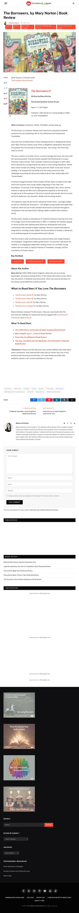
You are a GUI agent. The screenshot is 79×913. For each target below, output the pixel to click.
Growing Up (60, 388)
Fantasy (14, 318)
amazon (16, 261)
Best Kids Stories (25, 27)
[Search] (73, 3)
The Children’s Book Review (22, 81)
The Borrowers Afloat (23, 299)
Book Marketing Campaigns (13, 866)
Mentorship (7, 876)
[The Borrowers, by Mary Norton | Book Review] (39, 72)
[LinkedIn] (5, 93)
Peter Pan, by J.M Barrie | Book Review (31, 337)
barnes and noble (34, 261)
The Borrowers (39, 91)
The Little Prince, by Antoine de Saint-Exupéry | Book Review (40, 330)
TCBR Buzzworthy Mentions (59, 897)
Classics (26, 388)
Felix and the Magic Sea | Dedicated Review (18, 571)
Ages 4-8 (8, 27)
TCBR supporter (43, 593)
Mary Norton (40, 392)
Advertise (40, 897)
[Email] (5, 104)
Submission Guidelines (14, 897)
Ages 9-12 (16, 27)
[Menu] (6, 3)
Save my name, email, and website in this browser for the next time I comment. (34, 496)
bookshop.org (55, 261)
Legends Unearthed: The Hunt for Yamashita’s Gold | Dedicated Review (27, 566)
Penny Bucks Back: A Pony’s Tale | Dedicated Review (21, 575)
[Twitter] (5, 88)
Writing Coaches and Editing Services (16, 871)
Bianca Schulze (14, 23)
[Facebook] (5, 83)
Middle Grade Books (53, 392)
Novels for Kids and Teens (65, 27)
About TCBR (39, 900)
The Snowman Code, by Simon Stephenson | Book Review (22, 579)
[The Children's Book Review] (39, 3)
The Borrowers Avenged (24, 306)
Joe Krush (30, 392)
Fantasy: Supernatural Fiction (44, 27)
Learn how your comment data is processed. (43, 510)
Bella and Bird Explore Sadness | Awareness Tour (20, 562)
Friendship (49, 388)
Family (26, 318)
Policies (30, 897)
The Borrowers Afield (23, 295)
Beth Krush (17, 388)
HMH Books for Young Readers (15, 392)
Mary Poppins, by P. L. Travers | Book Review (33, 333)
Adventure (61, 315)
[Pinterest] (5, 99)
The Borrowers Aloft (22, 302)
